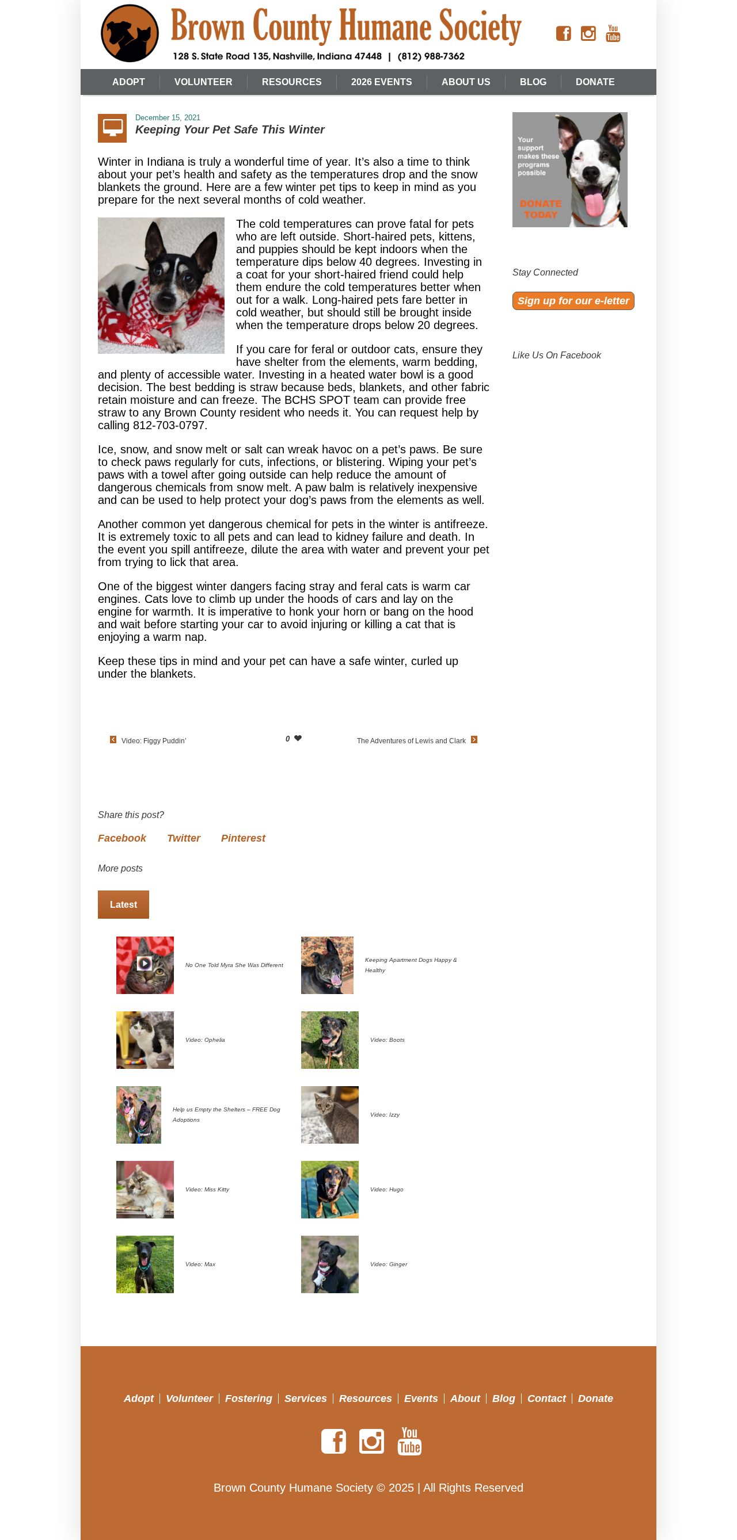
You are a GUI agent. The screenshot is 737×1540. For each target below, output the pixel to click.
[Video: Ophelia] (145, 1039)
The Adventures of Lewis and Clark (411, 741)
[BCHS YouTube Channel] (613, 34)
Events (421, 1398)
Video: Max (200, 1264)
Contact (546, 1398)
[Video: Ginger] (330, 1263)
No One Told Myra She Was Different (234, 965)
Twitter (183, 838)
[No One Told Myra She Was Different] (145, 964)
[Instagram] (588, 34)
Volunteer (189, 1398)
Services (305, 1398)
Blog (503, 1398)
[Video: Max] (145, 1263)
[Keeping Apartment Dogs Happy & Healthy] (327, 964)
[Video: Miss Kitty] (145, 1188)
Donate (595, 1398)
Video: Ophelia (205, 1040)
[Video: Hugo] (330, 1188)
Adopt (139, 1398)
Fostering (248, 1398)
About (465, 1398)
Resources (365, 1398)
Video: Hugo (387, 1189)
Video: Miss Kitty (207, 1189)
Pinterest (243, 838)
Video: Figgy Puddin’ (154, 741)
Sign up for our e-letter (573, 301)
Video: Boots (387, 1040)
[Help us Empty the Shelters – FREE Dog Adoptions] (139, 1113)
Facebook (122, 838)
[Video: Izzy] (330, 1113)
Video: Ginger (388, 1264)
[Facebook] (563, 34)
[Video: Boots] (330, 1039)
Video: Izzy (385, 1114)
